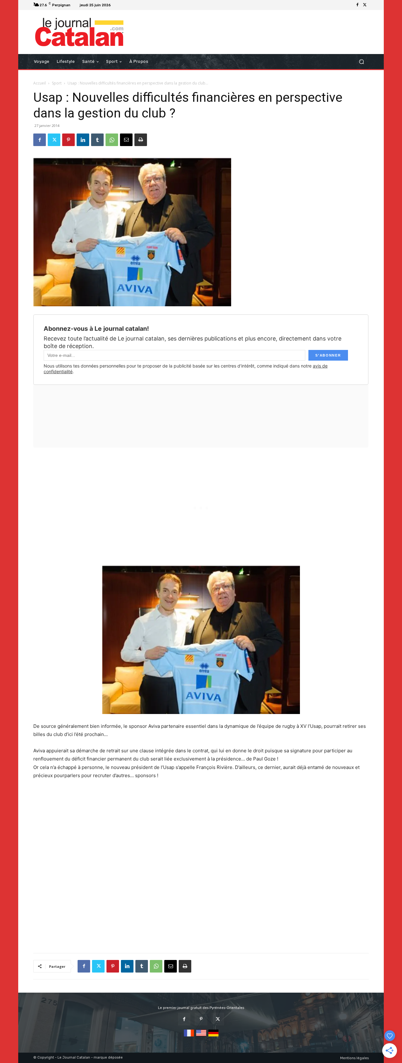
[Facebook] (357, 5)
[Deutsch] (213, 1036)
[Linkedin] (83, 140)
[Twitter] (365, 5)
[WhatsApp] (112, 140)
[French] (188, 1036)
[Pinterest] (68, 140)
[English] (201, 1036)
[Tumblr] (97, 140)
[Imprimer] (140, 140)
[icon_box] (121, 5)
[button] (361, 61)
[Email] (126, 140)
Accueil (39, 83)
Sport (57, 83)
